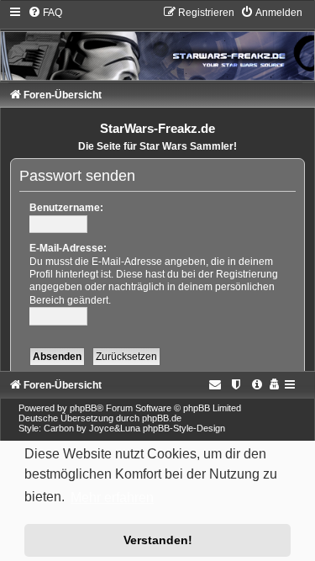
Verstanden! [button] (157, 540)
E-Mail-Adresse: (68, 248)
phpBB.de (161, 418)
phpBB (83, 408)
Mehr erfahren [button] (112, 497)
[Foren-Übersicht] (157, 43)
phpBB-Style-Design (184, 428)
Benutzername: (66, 208)
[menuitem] (45, 13)
